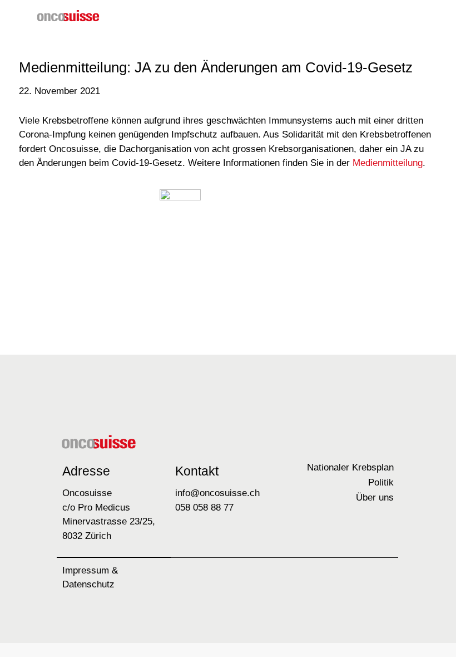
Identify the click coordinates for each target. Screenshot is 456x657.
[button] (405, 17)
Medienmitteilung (388, 163)
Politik (381, 482)
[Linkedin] (381, 574)
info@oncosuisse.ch (217, 493)
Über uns (375, 497)
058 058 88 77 (204, 507)
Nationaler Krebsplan (350, 467)
